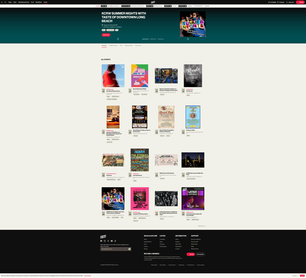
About (176, 239)
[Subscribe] (129, 249)
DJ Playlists (273, 2)
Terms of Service (171, 265)
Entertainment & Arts (23, 2)
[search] (6, 2)
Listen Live (291, 2)
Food (32, 2)
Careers (177, 241)
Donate (301, 2)
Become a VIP (194, 241)
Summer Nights (110, 30)
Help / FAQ (178, 244)
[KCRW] (103, 238)
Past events (138, 45)
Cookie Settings (200, 265)
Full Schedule (163, 246)
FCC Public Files (190, 265)
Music (10, 2)
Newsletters (39, 2)
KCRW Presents (113, 45)
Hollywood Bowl (129, 45)
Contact (177, 249)
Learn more (106, 35)
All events (104, 45)
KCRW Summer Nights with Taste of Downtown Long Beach (124, 17)
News (15, 2)
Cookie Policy (180, 265)
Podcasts (281, 2)
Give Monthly (200, 254)
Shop (192, 246)
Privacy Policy (162, 265)
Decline (295, 275)
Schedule (207, 6)
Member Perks (194, 249)
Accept (302, 275)
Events (45, 2)
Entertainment (147, 241)
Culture (146, 246)
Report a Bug (154, 265)
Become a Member (196, 239)
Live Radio (162, 239)
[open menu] (2, 2)
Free (117, 30)
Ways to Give (194, 244)
